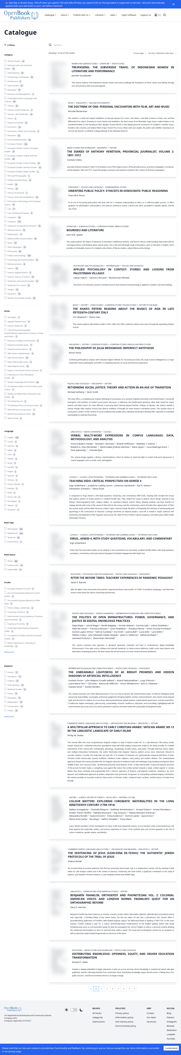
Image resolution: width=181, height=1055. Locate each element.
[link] (21, 15)
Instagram (172, 1021)
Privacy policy (122, 1013)
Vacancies (151, 1021)
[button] (174, 4)
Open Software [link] (129, 14)
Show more (9, 652)
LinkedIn (171, 1034)
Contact (150, 1013)
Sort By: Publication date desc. (161, 53)
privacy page (14, 1051)
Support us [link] (145, 14)
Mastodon (172, 1030)
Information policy (124, 1017)
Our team (151, 1017)
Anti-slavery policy (124, 1021)
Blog (169, 1013)
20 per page (138, 53)
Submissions (98, 1021)
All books (97, 1013)
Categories (97, 1017)
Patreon (170, 1017)
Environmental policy (125, 1025)
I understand (171, 1048)
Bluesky (170, 1025)
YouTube (171, 1038)
